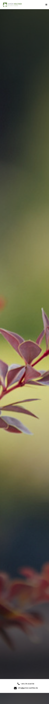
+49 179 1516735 (27, 684)
